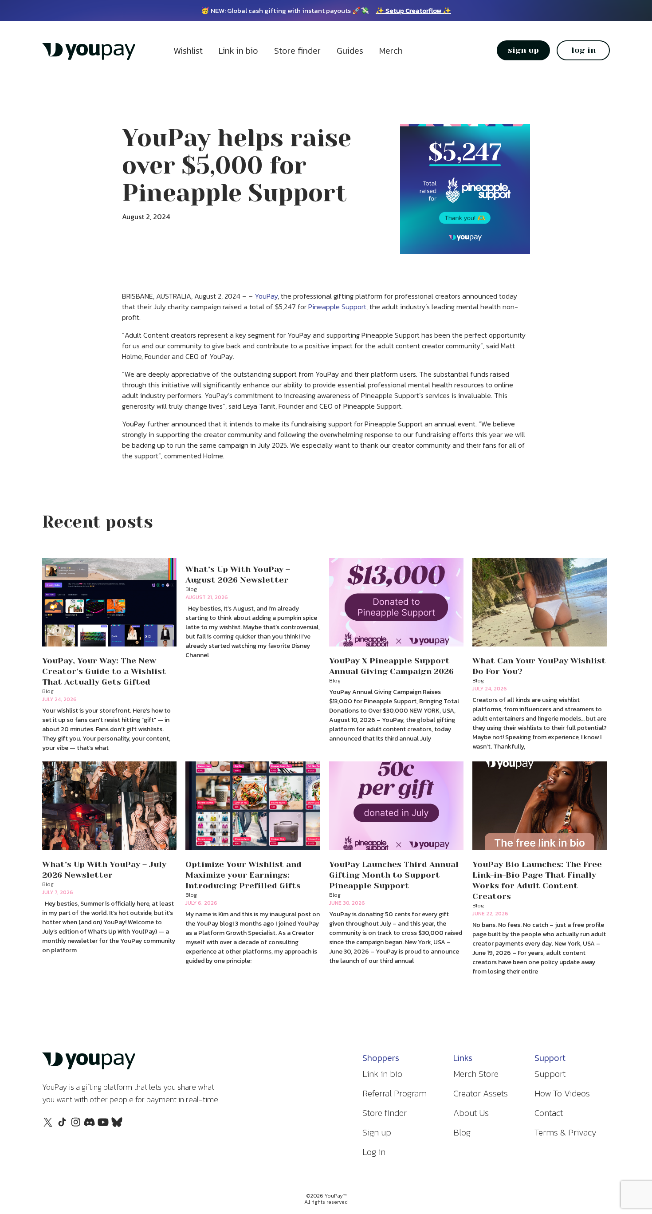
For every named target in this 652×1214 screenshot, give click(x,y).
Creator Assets (480, 1093)
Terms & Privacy (565, 1132)
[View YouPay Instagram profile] (76, 1126)
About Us (471, 1112)
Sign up (376, 1132)
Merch (391, 50)
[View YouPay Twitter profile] (48, 1124)
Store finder (297, 50)
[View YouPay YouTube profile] (103, 1124)
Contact (548, 1112)
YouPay (266, 296)
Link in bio (238, 50)
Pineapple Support (337, 306)
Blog (462, 1132)
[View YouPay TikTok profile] (62, 1126)
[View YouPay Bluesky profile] (117, 1124)
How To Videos (562, 1093)
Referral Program (394, 1093)
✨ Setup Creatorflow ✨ (413, 10)
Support (550, 1073)
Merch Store (476, 1073)
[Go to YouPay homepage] (88, 58)
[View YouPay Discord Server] (89, 1124)
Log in (373, 1152)
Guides (350, 50)
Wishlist (188, 50)
